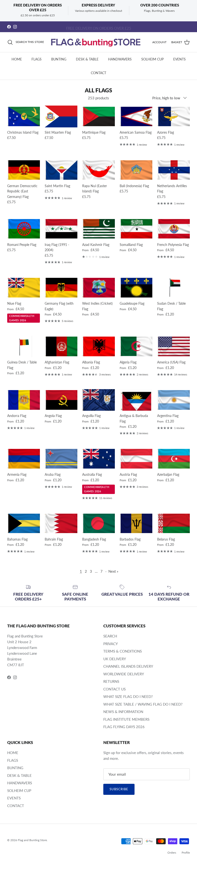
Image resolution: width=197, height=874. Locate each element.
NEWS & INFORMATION (123, 711)
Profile (186, 852)
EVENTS (179, 59)
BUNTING (58, 59)
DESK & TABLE (87, 59)
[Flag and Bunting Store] (98, 42)
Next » (113, 571)
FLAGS (36, 59)
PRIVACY (110, 644)
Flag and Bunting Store (32, 840)
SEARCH (110, 636)
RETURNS (111, 681)
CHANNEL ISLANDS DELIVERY (128, 666)
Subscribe (119, 789)
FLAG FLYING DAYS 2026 (124, 727)
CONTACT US (114, 689)
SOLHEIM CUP (152, 59)
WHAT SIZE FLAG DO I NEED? (128, 696)
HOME (17, 59)
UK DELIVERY (114, 659)
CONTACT (98, 73)
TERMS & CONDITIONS (122, 651)
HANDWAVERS (120, 59)
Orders (171, 852)
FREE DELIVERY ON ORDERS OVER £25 (98, 26)
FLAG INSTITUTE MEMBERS (126, 719)
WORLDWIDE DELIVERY (123, 674)
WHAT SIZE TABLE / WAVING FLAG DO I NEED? (143, 704)
